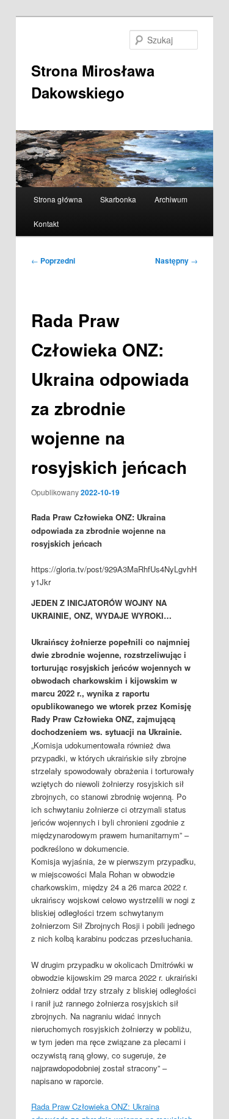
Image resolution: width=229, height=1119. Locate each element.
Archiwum (170, 199)
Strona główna (58, 199)
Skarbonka (118, 199)
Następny (176, 260)
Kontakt (46, 223)
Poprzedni (53, 260)
